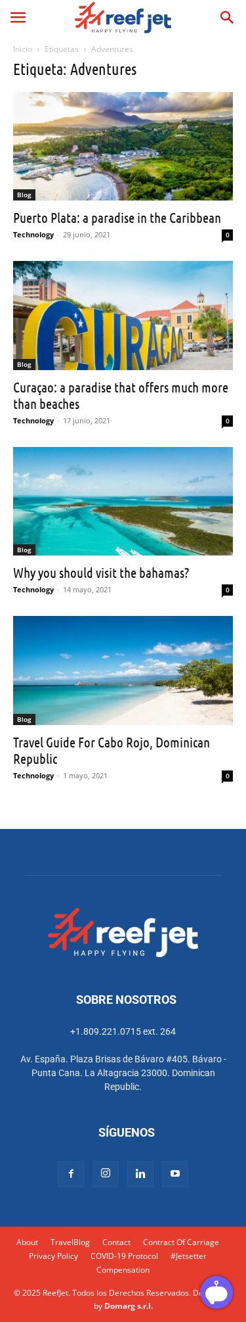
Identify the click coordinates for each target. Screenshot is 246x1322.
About (27, 1242)
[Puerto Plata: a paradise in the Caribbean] (123, 146)
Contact (116, 1242)
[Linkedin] (140, 1174)
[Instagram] (105, 1174)
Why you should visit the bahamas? (101, 572)
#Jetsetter (189, 1256)
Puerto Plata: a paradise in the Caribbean (117, 217)
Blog (24, 194)
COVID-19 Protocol (124, 1256)
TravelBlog (70, 1242)
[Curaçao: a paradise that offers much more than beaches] (123, 315)
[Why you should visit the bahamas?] (123, 501)
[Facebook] (71, 1174)
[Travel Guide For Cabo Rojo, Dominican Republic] (123, 670)
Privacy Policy (53, 1256)
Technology (33, 234)
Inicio (22, 49)
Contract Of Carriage (181, 1242)
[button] (17, 17)
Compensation (123, 1269)
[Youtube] (175, 1174)
